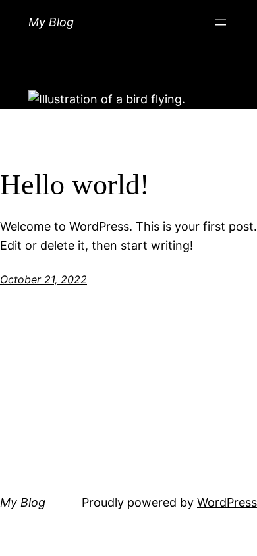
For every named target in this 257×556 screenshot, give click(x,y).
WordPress (227, 502)
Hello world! (75, 185)
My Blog (51, 22)
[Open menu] (221, 22)
